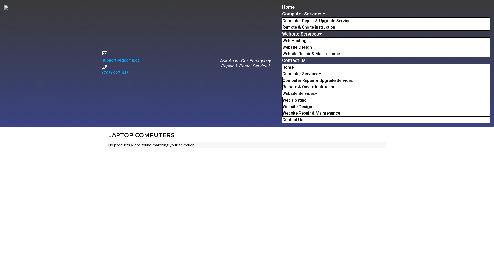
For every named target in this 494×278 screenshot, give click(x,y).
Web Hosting (294, 40)
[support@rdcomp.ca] (104, 53)
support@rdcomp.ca (121, 60)
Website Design (297, 47)
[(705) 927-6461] (104, 67)
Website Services (300, 34)
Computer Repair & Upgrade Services (317, 20)
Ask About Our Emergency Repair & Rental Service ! (245, 63)
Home (288, 7)
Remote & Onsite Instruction (308, 27)
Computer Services (302, 13)
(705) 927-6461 (116, 73)
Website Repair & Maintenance (311, 53)
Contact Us (294, 60)
